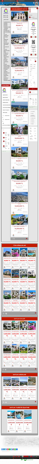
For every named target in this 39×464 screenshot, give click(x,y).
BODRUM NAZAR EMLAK (30, 7)
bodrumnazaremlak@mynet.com (9, 0)
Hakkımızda (36, 7)
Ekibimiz (22, 9)
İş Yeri (6, 137)
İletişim (28, 9)
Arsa (5, 141)
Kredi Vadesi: (31, 131)
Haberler (25, 9)
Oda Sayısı (34, 82)
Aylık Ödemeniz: (31, 136)
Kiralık (7, 135)
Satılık (7, 134)
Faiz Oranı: (30, 133)
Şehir (30, 71)
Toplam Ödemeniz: (31, 138)
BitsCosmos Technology (18, 458)
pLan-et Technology (27, 458)
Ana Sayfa (22, 7)
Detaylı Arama (35, 60)
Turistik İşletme (5, 147)
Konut (6, 132)
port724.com (6, 458)
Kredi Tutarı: (31, 128)
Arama (25, 7)
